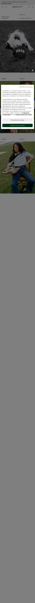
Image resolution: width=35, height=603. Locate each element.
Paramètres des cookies (17, 120)
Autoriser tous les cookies (17, 125)
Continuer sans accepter (26, 86)
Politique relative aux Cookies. (24, 114)
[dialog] (17, 107)
